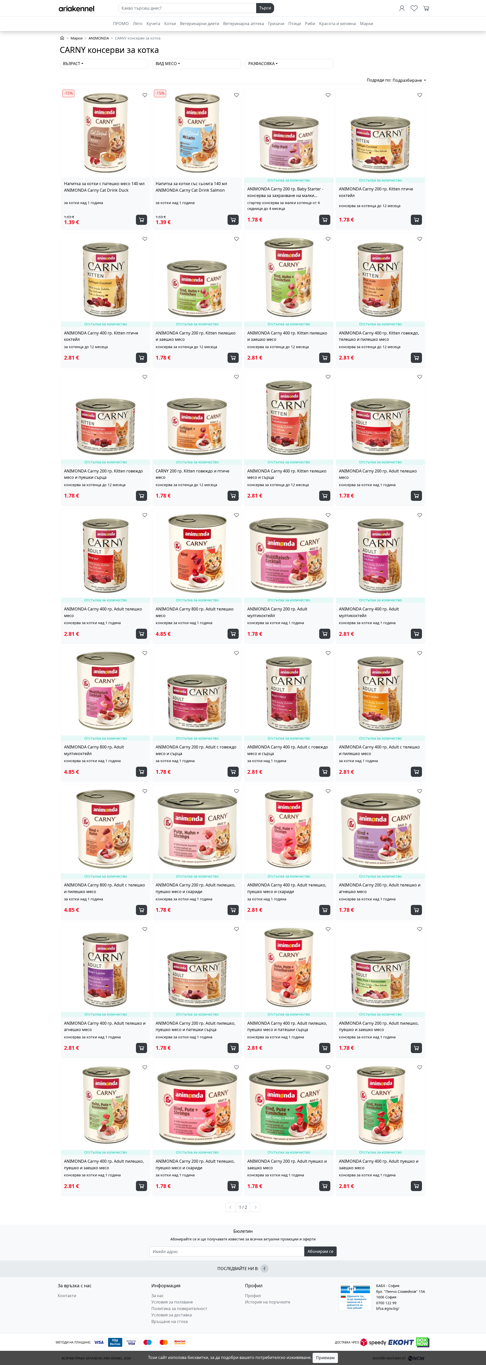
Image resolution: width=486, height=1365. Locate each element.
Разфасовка (261, 63)
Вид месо (166, 63)
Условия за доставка (171, 1315)
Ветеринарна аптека (243, 23)
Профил (253, 1295)
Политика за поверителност (179, 1308)
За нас (157, 1295)
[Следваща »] (255, 1207)
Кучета (153, 23)
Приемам (325, 1357)
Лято (138, 23)
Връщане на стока (169, 1321)
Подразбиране (408, 80)
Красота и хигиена (337, 23)
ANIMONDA (99, 38)
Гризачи (276, 23)
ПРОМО (121, 23)
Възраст (71, 63)
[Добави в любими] (144, 95)
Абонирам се (320, 1251)
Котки (170, 23)
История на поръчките (267, 1302)
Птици (294, 23)
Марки (366, 23)
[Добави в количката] (141, 220)
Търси (265, 8)
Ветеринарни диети (199, 23)
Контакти (67, 1295)
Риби (310, 23)
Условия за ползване (172, 1302)
